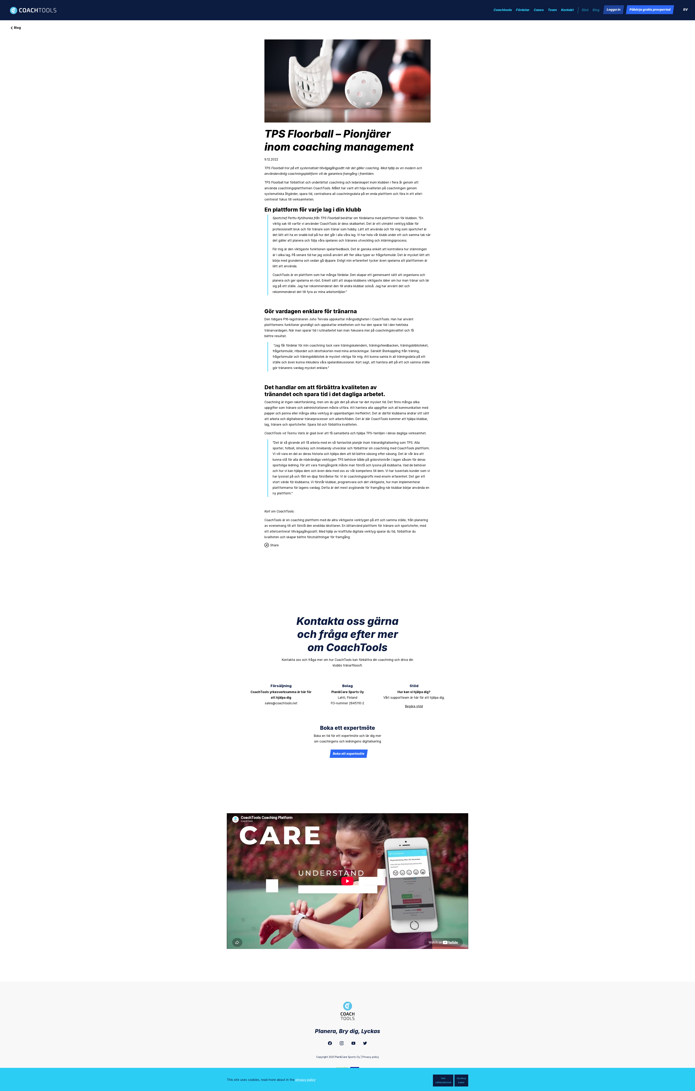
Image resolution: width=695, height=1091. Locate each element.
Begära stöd (414, 706)
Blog (17, 27)
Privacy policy (370, 1057)
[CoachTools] (35, 10)
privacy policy (305, 1080)
